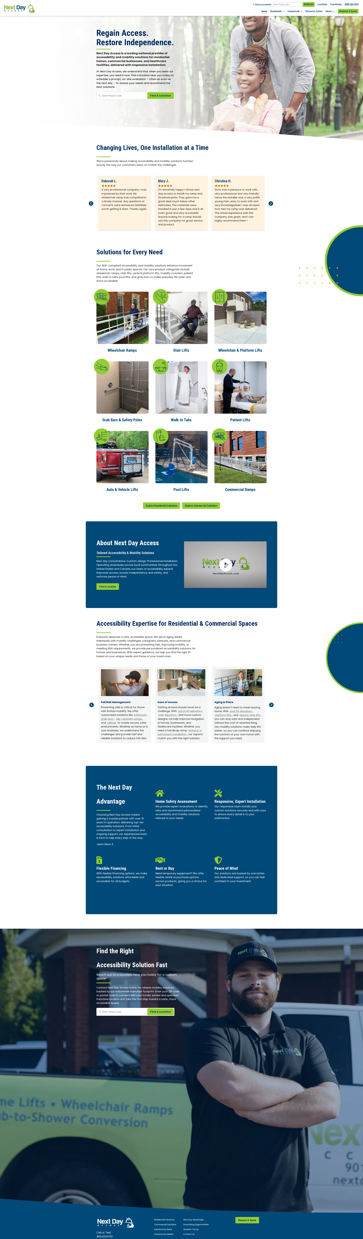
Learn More (104, 844)
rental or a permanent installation (179, 733)
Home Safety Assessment (176, 801)
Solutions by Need (163, 1229)
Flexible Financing (111, 868)
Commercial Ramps (240, 489)
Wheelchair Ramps (122, 350)
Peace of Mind (226, 868)
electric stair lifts (249, 715)
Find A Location (107, 586)
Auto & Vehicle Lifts (122, 489)
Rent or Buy (164, 868)
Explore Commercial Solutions (201, 505)
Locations (322, 4)
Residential (275, 11)
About (329, 11)
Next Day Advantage (193, 1220)
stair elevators (167, 715)
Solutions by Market (164, 1234)
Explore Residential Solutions (161, 505)
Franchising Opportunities (196, 1224)
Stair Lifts (181, 350)
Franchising (335, 4)
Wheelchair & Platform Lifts (240, 350)
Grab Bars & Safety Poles (122, 420)
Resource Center (314, 11)
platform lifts (223, 715)
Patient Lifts (240, 420)
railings (111, 723)
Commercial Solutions (165, 1224)
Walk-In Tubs (181, 420)
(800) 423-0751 (351, 4)
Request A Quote (348, 11)
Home (264, 11)
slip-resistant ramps (129, 719)
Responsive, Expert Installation (239, 801)
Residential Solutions (164, 1220)
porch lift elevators (190, 711)
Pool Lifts (181, 489)
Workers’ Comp (191, 1229)
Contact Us (189, 1234)
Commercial (293, 11)
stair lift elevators (241, 711)
